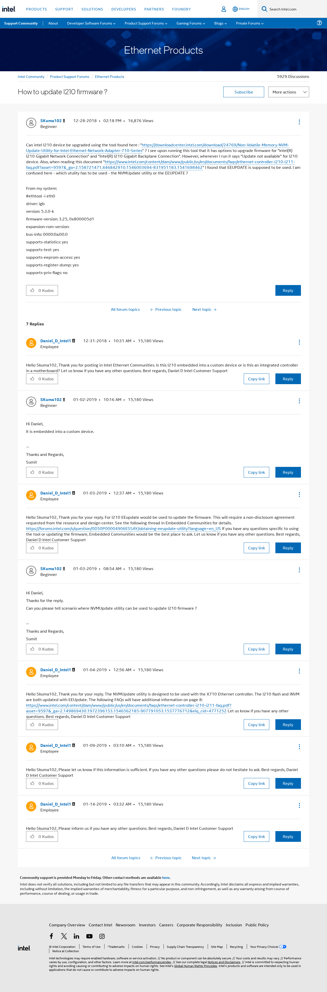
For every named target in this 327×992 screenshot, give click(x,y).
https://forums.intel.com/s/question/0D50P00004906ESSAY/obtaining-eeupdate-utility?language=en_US (123, 528)
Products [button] (36, 8)
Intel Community (31, 76)
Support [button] (64, 8)
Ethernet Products (109, 76)
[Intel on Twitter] (64, 937)
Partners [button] (154, 8)
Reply (288, 290)
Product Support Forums (69, 76)
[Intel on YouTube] (89, 937)
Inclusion (234, 925)
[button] (299, 122)
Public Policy (257, 925)
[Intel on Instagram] (102, 937)
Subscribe (244, 92)
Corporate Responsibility (199, 925)
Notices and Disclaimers (224, 961)
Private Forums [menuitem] (248, 23)
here (166, 877)
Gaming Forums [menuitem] (189, 23)
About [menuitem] (53, 23)
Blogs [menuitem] (219, 23)
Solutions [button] (92, 8)
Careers (166, 925)
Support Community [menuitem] (21, 23)
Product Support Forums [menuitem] (144, 23)
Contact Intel (100, 925)
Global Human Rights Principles (195, 965)
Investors (147, 925)
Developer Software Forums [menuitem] (89, 23)
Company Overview (67, 925)
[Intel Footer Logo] (24, 947)
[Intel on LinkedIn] (76, 937)
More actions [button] (284, 92)
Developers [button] (123, 8)
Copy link (256, 379)
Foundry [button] (181, 8)
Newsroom (125, 925)
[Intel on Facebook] (51, 937)
